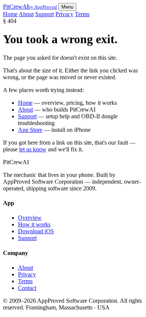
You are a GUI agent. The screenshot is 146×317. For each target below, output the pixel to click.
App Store (30, 130)
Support (44, 14)
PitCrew (30, 6)
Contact (27, 288)
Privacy (64, 14)
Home (10, 14)
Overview (30, 217)
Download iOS (36, 231)
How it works (34, 224)
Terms (82, 14)
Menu (67, 7)
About (26, 14)
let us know (32, 149)
